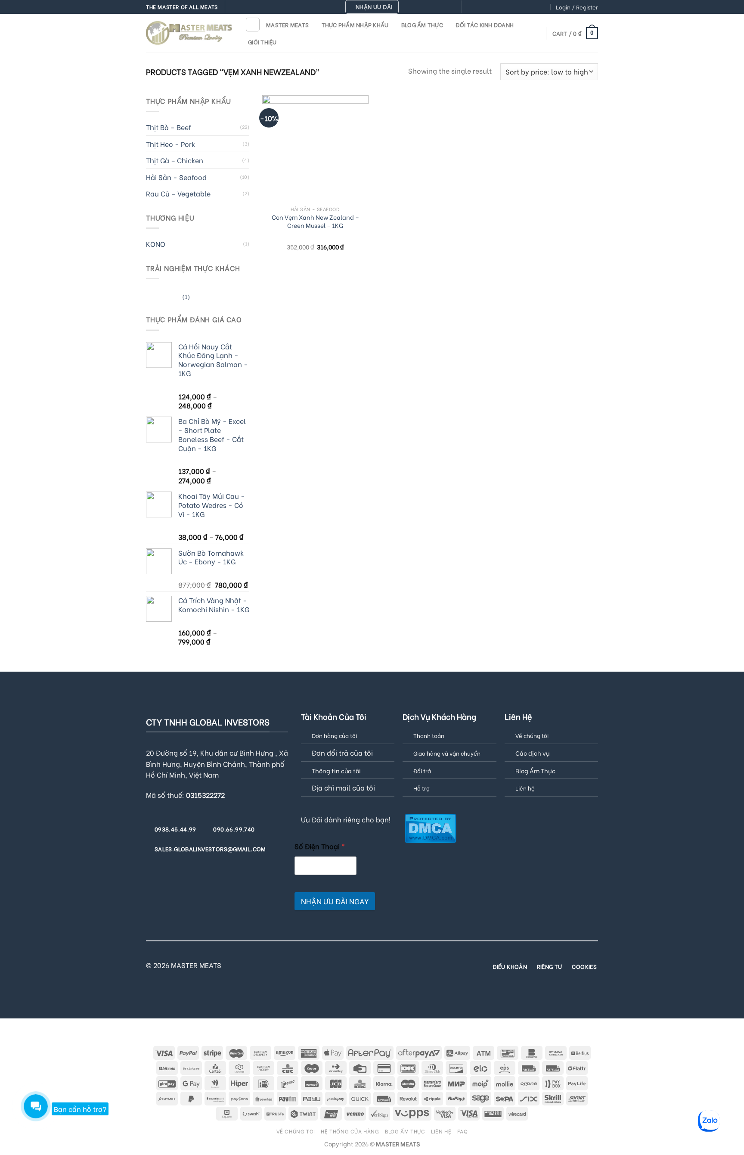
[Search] (253, 24)
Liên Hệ (441, 1131)
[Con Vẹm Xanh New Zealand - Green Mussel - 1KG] (315, 148)
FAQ (462, 1131)
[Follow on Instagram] (477, 7)
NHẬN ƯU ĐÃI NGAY (335, 901)
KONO (155, 244)
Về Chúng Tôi (295, 1131)
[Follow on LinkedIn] (535, 7)
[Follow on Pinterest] (518, 7)
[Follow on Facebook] (468, 7)
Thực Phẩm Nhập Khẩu (355, 24)
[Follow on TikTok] (485, 7)
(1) (168, 298)
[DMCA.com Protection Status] (430, 827)
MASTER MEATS (287, 24)
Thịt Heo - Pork (170, 144)
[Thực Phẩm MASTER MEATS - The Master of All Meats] (189, 33)
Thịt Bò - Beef (168, 127)
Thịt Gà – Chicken (174, 160)
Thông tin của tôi (336, 770)
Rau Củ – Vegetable (178, 193)
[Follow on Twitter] (493, 7)
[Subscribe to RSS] (526, 7)
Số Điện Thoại (319, 846)
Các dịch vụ (532, 752)
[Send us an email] (502, 7)
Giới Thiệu (262, 42)
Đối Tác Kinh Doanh (485, 24)
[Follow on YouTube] (543, 7)
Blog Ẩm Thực (422, 24)
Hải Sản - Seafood (176, 177)
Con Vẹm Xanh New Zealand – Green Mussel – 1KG (315, 221)
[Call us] (510, 7)
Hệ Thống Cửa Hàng (350, 1131)
